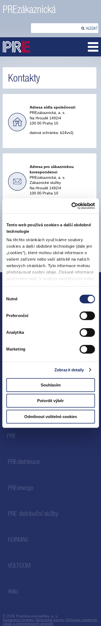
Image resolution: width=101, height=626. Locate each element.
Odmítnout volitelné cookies (50, 416)
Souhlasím (51, 385)
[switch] (87, 315)
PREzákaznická (29, 9)
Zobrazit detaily (69, 370)
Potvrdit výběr (50, 400)
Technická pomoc (50, 620)
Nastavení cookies (18, 620)
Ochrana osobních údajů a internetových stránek (50, 622)
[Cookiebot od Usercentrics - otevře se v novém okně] (72, 205)
